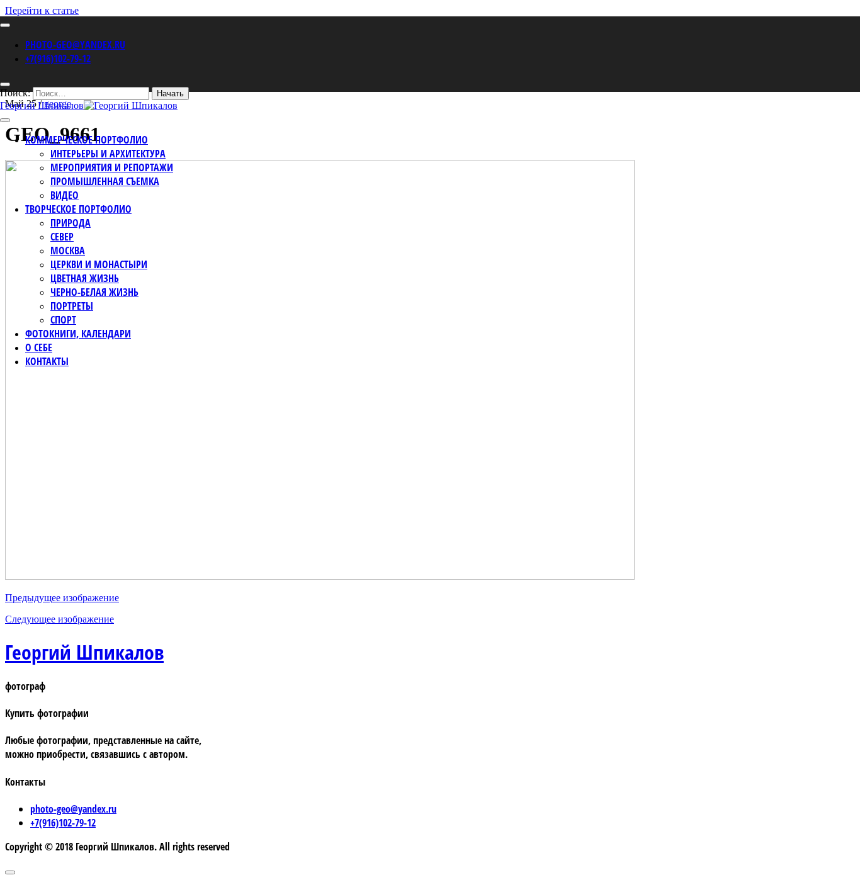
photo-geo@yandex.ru (75, 45)
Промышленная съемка (104, 181)
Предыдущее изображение (62, 597)
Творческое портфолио (78, 209)
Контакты (47, 361)
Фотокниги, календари (78, 334)
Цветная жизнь (84, 278)
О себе (38, 347)
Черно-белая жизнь (94, 292)
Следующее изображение (59, 619)
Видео (64, 195)
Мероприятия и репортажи (111, 167)
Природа (70, 223)
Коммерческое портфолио (86, 140)
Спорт (63, 320)
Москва (67, 250)
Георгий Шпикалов (84, 651)
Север (62, 237)
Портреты (71, 306)
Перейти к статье (42, 10)
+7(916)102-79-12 (58, 58)
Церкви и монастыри (98, 264)
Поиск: (15, 92)
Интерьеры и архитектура (108, 154)
